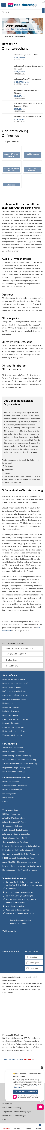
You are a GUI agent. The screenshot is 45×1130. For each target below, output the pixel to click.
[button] (15, 36)
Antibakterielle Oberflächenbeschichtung (19, 763)
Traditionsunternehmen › (18, 1059)
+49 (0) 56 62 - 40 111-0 (16, 654)
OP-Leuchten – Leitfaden (12, 826)
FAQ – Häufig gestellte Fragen (14, 691)
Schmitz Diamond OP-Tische (14, 822)
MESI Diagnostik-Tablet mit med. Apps (18, 858)
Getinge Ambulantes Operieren (15, 842)
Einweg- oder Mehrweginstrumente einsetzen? (21, 866)
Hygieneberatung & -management (16, 767)
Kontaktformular (13, 666)
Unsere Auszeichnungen (12, 789)
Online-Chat (11, 660)
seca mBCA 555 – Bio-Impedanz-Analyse (19, 862)
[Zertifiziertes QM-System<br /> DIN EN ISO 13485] (5, 922)
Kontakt (5, 801)
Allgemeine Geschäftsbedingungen (16, 1111)
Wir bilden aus (8, 797)
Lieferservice (7, 703)
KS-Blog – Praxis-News (11, 814)
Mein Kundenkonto (10, 711)
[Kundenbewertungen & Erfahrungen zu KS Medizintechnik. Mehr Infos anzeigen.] (23, 1005)
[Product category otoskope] (11, 181)
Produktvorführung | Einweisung (15, 719)
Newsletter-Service (10, 715)
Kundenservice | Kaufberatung (15, 695)
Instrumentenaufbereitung (13, 771)
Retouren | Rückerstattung (13, 727)
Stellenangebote (9, 793)
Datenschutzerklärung (11, 1107)
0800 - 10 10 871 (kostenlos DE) (19, 648)
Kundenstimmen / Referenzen (14, 785)
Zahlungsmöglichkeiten (12, 735)
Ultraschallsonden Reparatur (14, 751)
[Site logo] (23, 4)
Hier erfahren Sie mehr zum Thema (20, 29)
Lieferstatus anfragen (11, 707)
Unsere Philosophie (10, 781)
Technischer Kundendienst (13, 747)
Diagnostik (6, 12)
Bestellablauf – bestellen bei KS (15, 683)
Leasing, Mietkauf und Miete (14, 699)
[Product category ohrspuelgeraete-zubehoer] (11, 167)
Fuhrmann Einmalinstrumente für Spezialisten (21, 846)
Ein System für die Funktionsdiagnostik (18, 850)
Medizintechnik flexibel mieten (15, 830)
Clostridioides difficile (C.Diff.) (14, 838)
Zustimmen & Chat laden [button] (26, 1092)
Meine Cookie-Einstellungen (14, 1115)
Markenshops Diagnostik (16, 36)
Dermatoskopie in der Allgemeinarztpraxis (19, 870)
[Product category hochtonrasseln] (32, 152)
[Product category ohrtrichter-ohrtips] (32, 167)
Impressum (7, 1103)
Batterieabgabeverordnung (13, 679)
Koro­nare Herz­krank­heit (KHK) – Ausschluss (20, 854)
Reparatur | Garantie (10, 723)
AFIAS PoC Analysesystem (13, 818)
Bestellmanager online (11, 687)
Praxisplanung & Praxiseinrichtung (16, 755)
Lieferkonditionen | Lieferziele (14, 731)
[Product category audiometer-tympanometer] (11, 152)
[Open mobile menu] (3, 5)
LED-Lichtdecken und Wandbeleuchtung (19, 759)
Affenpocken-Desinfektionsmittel (16, 834)
